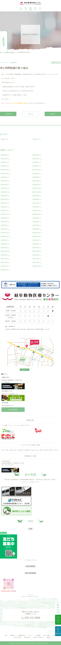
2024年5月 (5, 203)
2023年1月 (5, 232)
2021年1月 (5, 266)
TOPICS (36, 139)
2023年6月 (36, 221)
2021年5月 (36, 258)
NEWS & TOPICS (38, 637)
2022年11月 (5, 236)
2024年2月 (36, 207)
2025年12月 (5, 169)
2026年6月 (5, 158)
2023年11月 (5, 214)
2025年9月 (36, 173)
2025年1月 (5, 188)
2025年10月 (5, 173)
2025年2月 (36, 184)
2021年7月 (5, 258)
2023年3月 (5, 229)
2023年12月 (37, 210)
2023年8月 (36, 218)
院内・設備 (46, 635)
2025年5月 (5, 181)
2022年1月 (36, 247)
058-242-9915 (6, 382)
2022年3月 (36, 244)
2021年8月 (36, 255)
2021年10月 (37, 251)
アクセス (54, 635)
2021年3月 (36, 262)
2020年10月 (5, 269)
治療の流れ (27, 637)
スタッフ (30, 635)
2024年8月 (36, 195)
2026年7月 (36, 155)
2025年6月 (36, 177)
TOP (6, 635)
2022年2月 (5, 247)
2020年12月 (37, 266)
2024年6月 (36, 199)
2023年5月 (5, 225)
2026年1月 (36, 166)
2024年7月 (5, 199)
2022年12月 (37, 232)
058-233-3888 (32, 617)
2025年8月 (5, 177)
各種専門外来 (21, 635)
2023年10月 (37, 214)
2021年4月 (5, 262)
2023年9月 (5, 218)
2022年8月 (5, 240)
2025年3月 (5, 184)
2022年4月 (5, 244)
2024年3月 (5, 207)
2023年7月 (5, 221)
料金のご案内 (17, 637)
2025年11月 (37, 169)
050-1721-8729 (9, 465)
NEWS (5, 139)
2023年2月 (36, 229)
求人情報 (37, 635)
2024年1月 (5, 210)
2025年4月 (36, 181)
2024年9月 (5, 195)
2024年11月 (5, 192)
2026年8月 (5, 155)
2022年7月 (36, 240)
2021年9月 (5, 255)
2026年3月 (36, 162)
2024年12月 (37, 188)
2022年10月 (37, 236)
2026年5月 (36, 158)
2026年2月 (5, 166)
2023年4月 (36, 225)
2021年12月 (5, 251)
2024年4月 (36, 203)
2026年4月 (5, 162)
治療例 (48, 637)
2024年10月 (37, 192)
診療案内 (12, 635)
